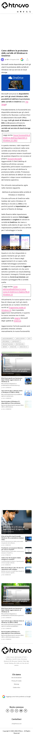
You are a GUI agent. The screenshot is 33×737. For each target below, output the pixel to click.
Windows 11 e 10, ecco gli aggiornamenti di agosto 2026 (16, 528)
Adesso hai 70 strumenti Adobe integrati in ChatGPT (11, 558)
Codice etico (16, 687)
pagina (17, 318)
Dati (29, 338)
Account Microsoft (14, 159)
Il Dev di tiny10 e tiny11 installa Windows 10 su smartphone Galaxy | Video (12, 537)
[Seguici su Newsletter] (16, 710)
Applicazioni (20, 338)
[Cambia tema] (20, 11)
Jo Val (7, 59)
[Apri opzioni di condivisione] (27, 59)
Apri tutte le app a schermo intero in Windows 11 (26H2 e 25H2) (12, 391)
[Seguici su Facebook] (23, 11)
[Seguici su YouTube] (21, 710)
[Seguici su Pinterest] (25, 710)
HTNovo (20, 731)
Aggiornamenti (7, 338)
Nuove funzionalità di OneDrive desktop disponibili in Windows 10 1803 (16, 137)
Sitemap (16, 684)
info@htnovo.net (16, 723)
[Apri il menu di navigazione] (17, 11)
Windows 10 (23, 347)
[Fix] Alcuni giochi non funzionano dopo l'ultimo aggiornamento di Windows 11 (11, 379)
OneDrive (17, 321)
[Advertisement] (16, 31)
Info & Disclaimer (17, 677)
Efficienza (5, 341)
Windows (13, 347)
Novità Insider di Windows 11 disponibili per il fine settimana (10, 402)
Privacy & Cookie (16, 681)
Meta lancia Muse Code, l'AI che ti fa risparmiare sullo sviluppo (12, 568)
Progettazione (7, 344)
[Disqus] (16, 436)
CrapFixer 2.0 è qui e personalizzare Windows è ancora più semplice (16, 370)
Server (4, 347)
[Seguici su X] (26, 11)
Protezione (20, 344)
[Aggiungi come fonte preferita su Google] (22, 59)
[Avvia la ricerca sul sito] (30, 11)
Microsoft (16, 341)
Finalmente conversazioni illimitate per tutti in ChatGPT (12, 548)
